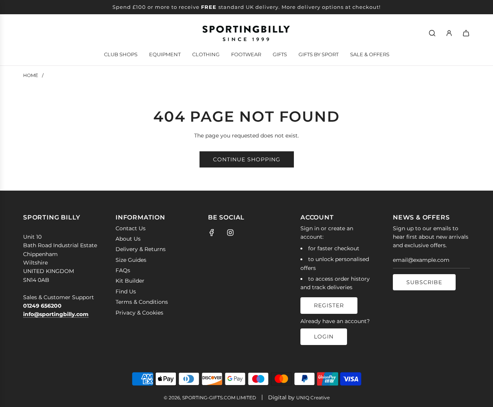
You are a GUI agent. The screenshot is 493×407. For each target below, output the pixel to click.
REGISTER (329, 305)
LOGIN (324, 336)
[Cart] (466, 33)
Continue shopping (246, 159)
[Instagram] (230, 232)
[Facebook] (211, 232)
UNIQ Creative (313, 397)
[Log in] (449, 33)
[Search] (432, 33)
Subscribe (424, 282)
